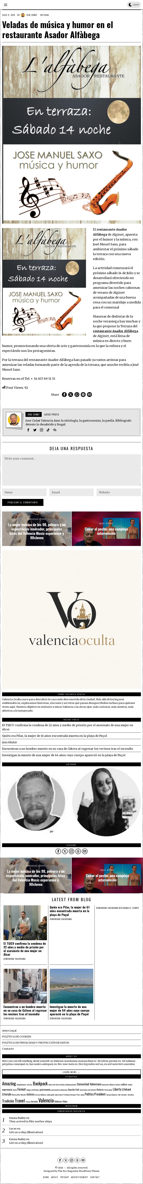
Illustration (108, 1089)
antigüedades (21, 1084)
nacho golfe (50, 1094)
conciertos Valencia (108, 1084)
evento (130, 1084)
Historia (100, 1089)
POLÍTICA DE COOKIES (16, 1036)
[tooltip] (64, 394)
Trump (27, 1101)
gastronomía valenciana (59, 1089)
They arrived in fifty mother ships (30, 1121)
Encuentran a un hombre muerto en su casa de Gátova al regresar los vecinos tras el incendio (67, 748)
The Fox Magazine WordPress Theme (78, 1171)
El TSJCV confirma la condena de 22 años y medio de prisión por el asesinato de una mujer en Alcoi (24, 949)
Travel (20, 1100)
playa (82, 1094)
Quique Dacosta (111, 1094)
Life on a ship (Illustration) (26, 1132)
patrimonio (59, 1094)
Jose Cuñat (31, 15)
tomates (124, 1094)
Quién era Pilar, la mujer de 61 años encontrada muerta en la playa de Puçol (54, 736)
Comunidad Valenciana (89, 1084)
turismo (34, 1101)
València (58, 1101)
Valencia (46, 1100)
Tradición (8, 1100)
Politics (89, 1094)
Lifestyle (6, 1094)
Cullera (117, 1084)
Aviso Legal (9, 1030)
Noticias (44, 15)
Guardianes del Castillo (88, 1089)
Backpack (40, 1083)
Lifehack (126, 1089)
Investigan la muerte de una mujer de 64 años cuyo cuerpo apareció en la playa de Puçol (63, 755)
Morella (23, 1094)
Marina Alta (16, 1094)
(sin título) (9, 742)
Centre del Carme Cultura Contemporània (62, 1084)
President (100, 1094)
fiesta (15, 1089)
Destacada (124, 908)
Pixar (78, 1094)
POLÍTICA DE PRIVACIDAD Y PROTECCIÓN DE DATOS (35, 1042)
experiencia (7, 1089)
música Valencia (40, 1094)
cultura (124, 1084)
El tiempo (134, 908)
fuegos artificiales (33, 1089)
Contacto (8, 1048)
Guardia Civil (73, 1089)
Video (64, 1101)
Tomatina (130, 1094)
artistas (29, 1084)
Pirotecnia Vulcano (69, 1094)
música (30, 1094)
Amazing (9, 1083)
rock (119, 1094)
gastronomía (45, 1089)
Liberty (117, 1089)
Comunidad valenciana (14, 958)
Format (21, 1089)
